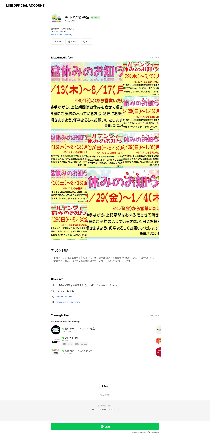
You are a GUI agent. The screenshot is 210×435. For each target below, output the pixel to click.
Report (94, 409)
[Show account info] (95, 17)
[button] (72, 42)
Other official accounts (109, 409)
